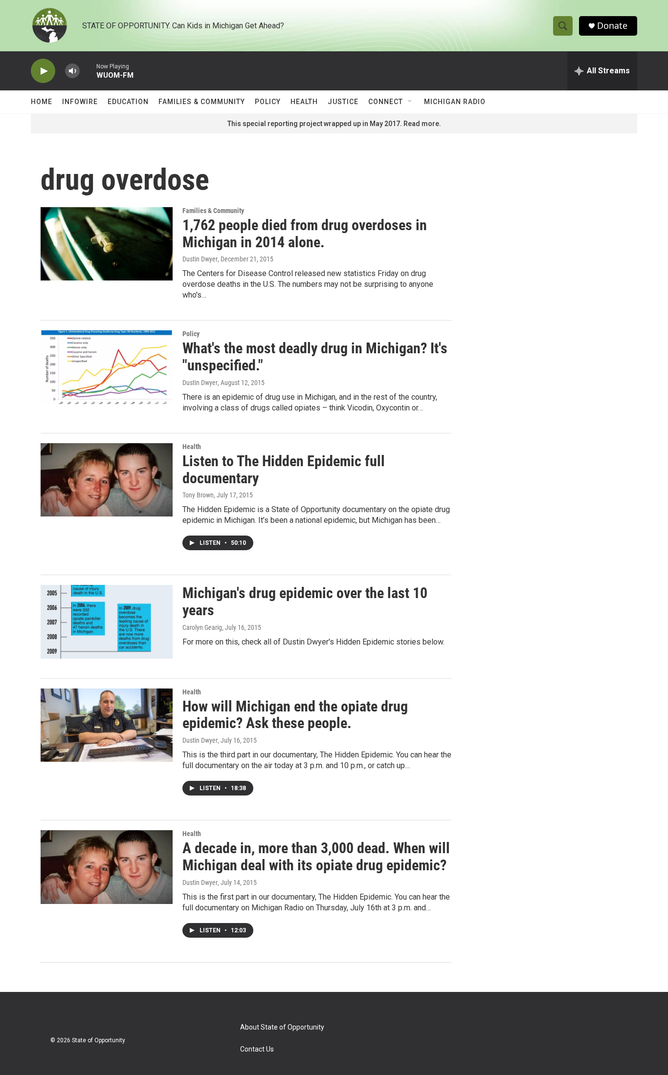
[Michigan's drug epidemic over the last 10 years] (107, 621)
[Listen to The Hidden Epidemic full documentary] (107, 479)
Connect (385, 102)
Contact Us (257, 1049)
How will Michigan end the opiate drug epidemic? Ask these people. (295, 715)
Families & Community (201, 102)
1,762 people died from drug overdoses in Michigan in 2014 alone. (304, 233)
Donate (612, 26)
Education (128, 102)
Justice (343, 102)
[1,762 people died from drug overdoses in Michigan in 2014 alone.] (107, 243)
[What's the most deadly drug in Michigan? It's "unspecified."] (107, 367)
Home (41, 102)
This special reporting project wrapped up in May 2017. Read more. (334, 124)
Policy (268, 102)
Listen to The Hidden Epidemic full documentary (283, 469)
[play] (43, 71)
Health (304, 102)
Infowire (80, 102)
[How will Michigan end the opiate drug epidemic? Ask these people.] (107, 725)
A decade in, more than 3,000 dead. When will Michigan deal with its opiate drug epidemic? (316, 856)
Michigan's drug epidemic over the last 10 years (304, 601)
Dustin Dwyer (200, 259)
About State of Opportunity (282, 1027)
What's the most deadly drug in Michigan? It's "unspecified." (314, 357)
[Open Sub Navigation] (410, 102)
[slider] (88, 70)
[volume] (72, 71)
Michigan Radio (455, 102)
